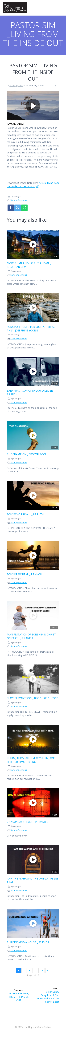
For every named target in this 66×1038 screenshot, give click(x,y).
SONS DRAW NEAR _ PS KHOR (24, 574)
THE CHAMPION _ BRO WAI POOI (26, 454)
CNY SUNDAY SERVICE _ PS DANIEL (27, 822)
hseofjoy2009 (16, 85)
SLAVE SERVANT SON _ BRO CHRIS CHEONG (32, 698)
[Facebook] (11, 208)
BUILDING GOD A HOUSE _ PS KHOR (28, 942)
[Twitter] (17, 208)
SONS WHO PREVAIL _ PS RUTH (25, 514)
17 (41, 970)
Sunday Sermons (18, 200)
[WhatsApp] (24, 208)
